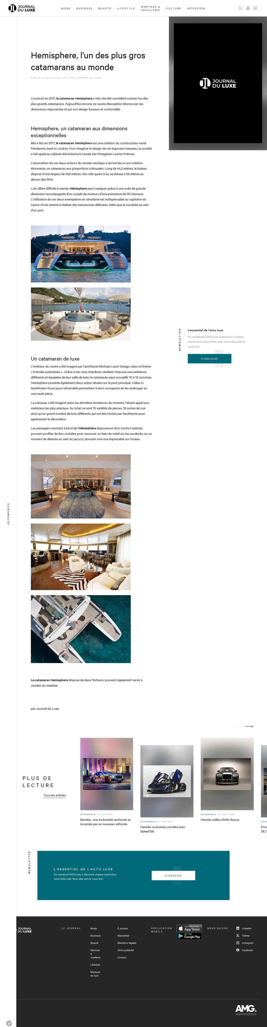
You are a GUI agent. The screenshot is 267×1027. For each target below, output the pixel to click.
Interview (196, 8)
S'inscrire (209, 358)
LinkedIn (247, 928)
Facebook (247, 950)
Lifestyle (126, 8)
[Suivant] (249, 727)
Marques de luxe (95, 973)
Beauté (105, 8)
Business (84, 8)
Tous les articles (55, 795)
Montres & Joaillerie (151, 8)
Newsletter (124, 935)
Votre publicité (126, 950)
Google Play (189, 936)
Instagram (247, 943)
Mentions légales (127, 943)
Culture (173, 8)
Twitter (246, 935)
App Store (189, 928)
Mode (66, 8)
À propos (123, 928)
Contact (122, 957)
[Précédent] (239, 727)
